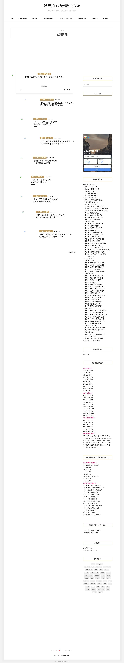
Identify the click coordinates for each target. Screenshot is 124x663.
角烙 (108, 589)
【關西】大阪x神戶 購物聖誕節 (94, 262)
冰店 (97, 572)
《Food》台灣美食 (90, 197)
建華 (103, 578)
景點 (105, 580)
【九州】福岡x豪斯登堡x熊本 (94, 278)
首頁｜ (13, 18)
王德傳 (93, 586)
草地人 (93, 589)
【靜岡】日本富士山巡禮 (92, 241)
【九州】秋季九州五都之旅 (93, 280)
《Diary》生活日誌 (91, 336)
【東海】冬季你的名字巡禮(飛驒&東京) (97, 249)
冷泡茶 (102, 572)
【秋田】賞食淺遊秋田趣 (92, 219)
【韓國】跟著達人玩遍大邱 (93, 306)
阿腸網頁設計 (65, 655)
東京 (109, 580)
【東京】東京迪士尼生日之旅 (94, 234)
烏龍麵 (87, 586)
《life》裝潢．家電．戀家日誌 (94, 338)
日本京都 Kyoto (90, 256)
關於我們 (58, 661)
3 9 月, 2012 (50, 119)
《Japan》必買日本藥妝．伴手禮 (95, 206)
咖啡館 (108, 575)
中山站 (92, 572)
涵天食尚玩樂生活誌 (62, 6)
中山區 (86, 572)
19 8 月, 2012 (48, 176)
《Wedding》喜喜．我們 (92, 340)
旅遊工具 (86, 580)
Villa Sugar (89, 569)
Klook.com (86, 354)
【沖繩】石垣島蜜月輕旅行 (93, 301)
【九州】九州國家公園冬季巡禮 (95, 291)
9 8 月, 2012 (50, 196)
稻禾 (98, 586)
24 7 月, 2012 (57, 231)
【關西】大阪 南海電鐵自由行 (94, 269)
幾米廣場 (97, 578)
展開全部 (86, 184)
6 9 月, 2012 (57, 99)
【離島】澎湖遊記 (44, 74)
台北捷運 (97, 575)
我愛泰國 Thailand (90, 325)
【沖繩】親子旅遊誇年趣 (92, 304)
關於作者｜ (95, 18)
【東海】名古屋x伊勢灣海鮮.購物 (95, 254)
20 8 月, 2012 (50, 157)
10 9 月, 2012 (21, 89)
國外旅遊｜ (35, 18)
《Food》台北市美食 (91, 193)
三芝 (96, 569)
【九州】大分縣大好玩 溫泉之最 (95, 288)
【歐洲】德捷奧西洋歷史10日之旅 (95, 334)
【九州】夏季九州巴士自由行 (94, 286)
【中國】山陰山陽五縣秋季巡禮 (95, 271)
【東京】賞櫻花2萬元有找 (93, 236)
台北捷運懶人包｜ (49, 18)
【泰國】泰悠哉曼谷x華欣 (93, 323)
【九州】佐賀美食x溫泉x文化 (94, 275)
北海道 (86, 575)
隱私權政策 (65, 661)
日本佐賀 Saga (89, 273)
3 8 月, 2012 (53, 212)
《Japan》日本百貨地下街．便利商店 (96, 208)
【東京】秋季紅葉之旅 (92, 226)
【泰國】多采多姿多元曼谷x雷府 (95, 319)
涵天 (105, 583)
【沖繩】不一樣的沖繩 (92, 299)
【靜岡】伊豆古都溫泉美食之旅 (95, 239)
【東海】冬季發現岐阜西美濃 (94, 247)
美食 (108, 586)
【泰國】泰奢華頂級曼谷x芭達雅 (95, 317)
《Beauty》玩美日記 (91, 187)
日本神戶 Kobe (89, 260)
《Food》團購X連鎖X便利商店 (94, 200)
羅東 (103, 586)
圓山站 (86, 578)
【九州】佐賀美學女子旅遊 (93, 284)
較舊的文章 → (73, 252)
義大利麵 (87, 589)
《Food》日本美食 (90, 204)
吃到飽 (103, 575)
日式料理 (92, 580)
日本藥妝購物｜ (23, 18)
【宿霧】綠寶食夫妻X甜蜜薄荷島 (95, 327)
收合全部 (92, 184)
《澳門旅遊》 (89, 308)
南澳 (91, 575)
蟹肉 (99, 589)
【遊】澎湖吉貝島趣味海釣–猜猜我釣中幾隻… (44, 77)
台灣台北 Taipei (89, 191)
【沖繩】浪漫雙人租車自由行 (94, 297)
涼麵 (109, 583)
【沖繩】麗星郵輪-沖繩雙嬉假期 (95, 295)
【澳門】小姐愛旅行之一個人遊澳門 (96, 310)
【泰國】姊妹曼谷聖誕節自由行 (95, 321)
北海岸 (108, 572)
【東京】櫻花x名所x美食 (92, 230)
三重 (101, 569)
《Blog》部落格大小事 (92, 189)
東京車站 (86, 583)
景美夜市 (99, 580)
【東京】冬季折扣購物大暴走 (94, 223)
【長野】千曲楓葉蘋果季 (92, 245)
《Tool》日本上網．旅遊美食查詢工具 (97, 210)
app (93, 564)
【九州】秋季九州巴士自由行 (94, 282)
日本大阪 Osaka (90, 258)
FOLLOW (97, 93)
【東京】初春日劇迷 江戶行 (93, 228)
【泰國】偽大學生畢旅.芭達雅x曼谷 (96, 314)
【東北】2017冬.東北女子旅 (93, 215)
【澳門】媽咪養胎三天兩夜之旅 (95, 312)
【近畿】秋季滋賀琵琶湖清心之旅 (95, 252)
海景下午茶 (93, 583)
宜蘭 (92, 578)
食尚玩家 (94, 592)
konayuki (99, 564)
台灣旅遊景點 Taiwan (91, 202)
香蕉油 (100, 592)
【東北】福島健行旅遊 (92, 213)
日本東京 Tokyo (90, 221)
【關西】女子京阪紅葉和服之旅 (95, 265)
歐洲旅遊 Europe (90, 332)
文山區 (108, 578)
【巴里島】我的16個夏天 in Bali (95, 330)
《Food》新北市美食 (91, 195)
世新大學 (106, 569)
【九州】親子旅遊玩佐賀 (92, 293)
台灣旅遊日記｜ (83, 18)
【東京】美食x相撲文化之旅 (93, 232)
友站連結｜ (106, 18)
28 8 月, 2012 (57, 138)
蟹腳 (103, 589)
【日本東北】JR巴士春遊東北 (94, 217)
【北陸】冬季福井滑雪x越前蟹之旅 (96, 243)
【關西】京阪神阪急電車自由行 (95, 267)
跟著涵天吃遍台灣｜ (66, 18)
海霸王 (99, 583)
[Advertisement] (97, 59)
